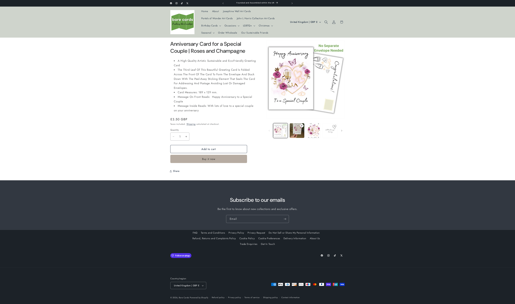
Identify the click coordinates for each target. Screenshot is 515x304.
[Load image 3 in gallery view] (330, 130)
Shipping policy (270, 297)
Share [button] (176, 171)
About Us (315, 238)
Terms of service (252, 297)
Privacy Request (256, 233)
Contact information (290, 297)
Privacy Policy (236, 233)
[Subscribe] (285, 219)
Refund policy (218, 297)
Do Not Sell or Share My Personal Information (294, 233)
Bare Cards (184, 297)
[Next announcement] (292, 3)
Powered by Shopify (199, 297)
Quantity (174, 129)
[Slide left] (269, 131)
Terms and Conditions (213, 233)
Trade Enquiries (248, 244)
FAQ (195, 233)
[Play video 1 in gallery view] (297, 130)
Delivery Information (295, 238)
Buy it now (208, 159)
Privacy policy (234, 297)
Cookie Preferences (269, 238)
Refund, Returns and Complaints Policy (214, 238)
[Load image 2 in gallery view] (313, 130)
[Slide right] (342, 131)
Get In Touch (268, 244)
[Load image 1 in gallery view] (280, 130)
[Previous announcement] (223, 3)
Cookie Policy (247, 238)
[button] (210, 25)
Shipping (191, 124)
